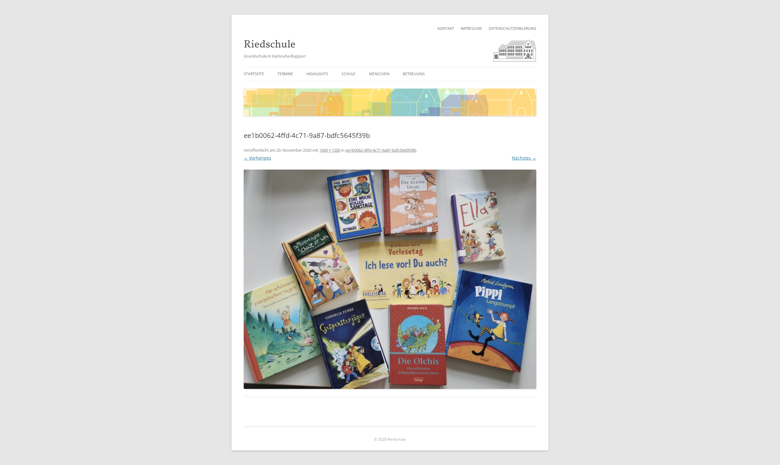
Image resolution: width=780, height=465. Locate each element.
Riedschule (270, 45)
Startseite (254, 73)
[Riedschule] (514, 60)
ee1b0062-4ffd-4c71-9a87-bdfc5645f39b (381, 150)
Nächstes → (524, 158)
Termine (285, 73)
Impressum (471, 28)
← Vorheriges (257, 158)
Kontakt (446, 28)
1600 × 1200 (329, 150)
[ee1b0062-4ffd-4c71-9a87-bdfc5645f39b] (390, 279)
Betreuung (414, 73)
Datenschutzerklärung (512, 28)
